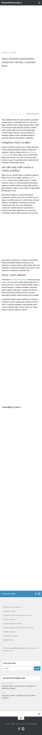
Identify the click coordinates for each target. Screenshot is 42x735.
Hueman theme (32, 724)
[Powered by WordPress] (13, 724)
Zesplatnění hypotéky (10, 636)
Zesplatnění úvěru (9, 611)
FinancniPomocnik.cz (11, 3)
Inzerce (5, 52)
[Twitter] (39, 594)
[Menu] (39, 2)
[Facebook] (35, 594)
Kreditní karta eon (9, 619)
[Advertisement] (21, 26)
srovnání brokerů (17, 648)
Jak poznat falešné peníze (12, 623)
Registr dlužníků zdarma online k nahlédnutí (18, 627)
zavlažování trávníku (18, 279)
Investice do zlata (9, 632)
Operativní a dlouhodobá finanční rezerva (17, 615)
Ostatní (12, 52)
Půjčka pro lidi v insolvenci (12, 607)
